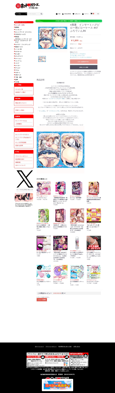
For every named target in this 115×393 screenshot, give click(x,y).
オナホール (18, 51)
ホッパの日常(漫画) (20, 142)
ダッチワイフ (19, 56)
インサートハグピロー (85, 57)
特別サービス (19, 47)
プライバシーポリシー (21, 156)
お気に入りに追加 (83, 67)
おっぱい (17, 54)
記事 (16, 79)
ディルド (17, 68)
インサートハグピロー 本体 (56, 98)
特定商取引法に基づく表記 (65, 346)
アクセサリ (82, 54)
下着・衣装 (18, 77)
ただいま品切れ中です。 (84, 61)
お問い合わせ (76, 346)
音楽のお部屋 (19, 145)
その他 (17, 82)
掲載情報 (17, 162)
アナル (17, 70)
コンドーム (18, 61)
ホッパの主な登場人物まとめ (25, 189)
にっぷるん (42, 111)
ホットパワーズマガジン (22, 134)
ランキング (18, 29)
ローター (17, 65)
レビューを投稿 (42, 299)
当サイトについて (20, 165)
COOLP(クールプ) (20, 34)
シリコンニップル (54, 111)
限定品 (17, 36)
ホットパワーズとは (21, 120)
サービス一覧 (19, 89)
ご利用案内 (18, 124)
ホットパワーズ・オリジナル (23, 32)
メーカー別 (18, 49)
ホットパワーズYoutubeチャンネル (23, 138)
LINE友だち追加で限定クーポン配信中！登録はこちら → (68, 20)
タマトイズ (81, 55)
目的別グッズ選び (20, 92)
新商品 (17, 27)
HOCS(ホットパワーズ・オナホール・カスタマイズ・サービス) (23, 40)
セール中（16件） (20, 25)
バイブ (17, 63)
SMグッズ (18, 75)
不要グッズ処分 (19, 110)
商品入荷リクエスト (21, 103)
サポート (17, 72)
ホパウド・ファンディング (22, 44)
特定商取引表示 (19, 159)
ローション (18, 58)
